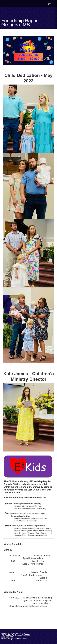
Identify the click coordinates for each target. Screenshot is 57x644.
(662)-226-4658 (7, 637)
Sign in (49, 3)
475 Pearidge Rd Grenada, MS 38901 (15, 635)
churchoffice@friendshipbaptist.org (14, 638)
